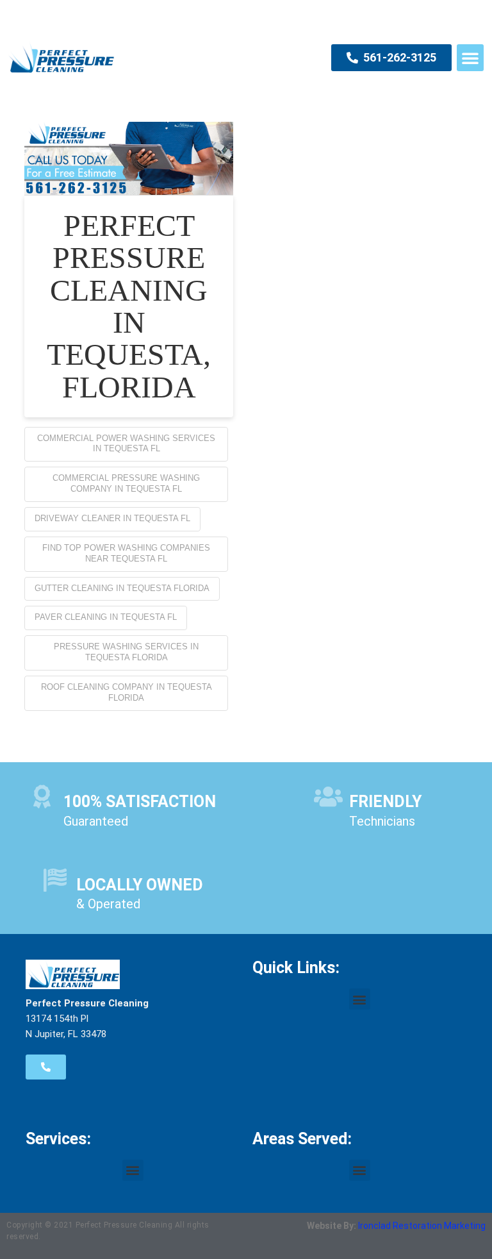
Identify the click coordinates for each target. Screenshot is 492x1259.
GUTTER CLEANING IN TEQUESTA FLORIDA (122, 588)
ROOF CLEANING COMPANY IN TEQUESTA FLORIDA (126, 692)
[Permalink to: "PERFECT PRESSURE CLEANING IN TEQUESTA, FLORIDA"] (128, 158)
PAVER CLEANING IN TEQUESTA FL (106, 617)
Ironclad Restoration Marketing (422, 1226)
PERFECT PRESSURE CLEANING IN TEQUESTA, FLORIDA (129, 306)
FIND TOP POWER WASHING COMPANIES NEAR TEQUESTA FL (126, 553)
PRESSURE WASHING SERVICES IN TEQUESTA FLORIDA (126, 652)
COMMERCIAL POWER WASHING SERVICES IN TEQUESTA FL (126, 443)
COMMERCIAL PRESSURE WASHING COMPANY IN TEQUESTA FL (126, 483)
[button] (470, 57)
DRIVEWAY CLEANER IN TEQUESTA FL (112, 518)
